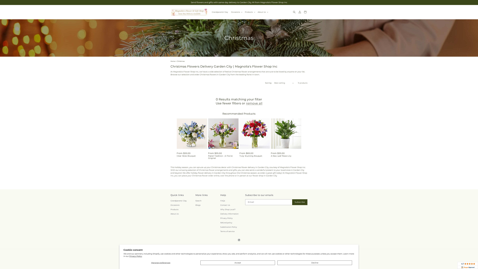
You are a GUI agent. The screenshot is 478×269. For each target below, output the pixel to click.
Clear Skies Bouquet (186, 156)
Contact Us (225, 205)
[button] (236, 12)
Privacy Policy (135, 256)
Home (173, 61)
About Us (175, 214)
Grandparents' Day (179, 201)
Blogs (198, 205)
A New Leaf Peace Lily (281, 156)
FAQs (222, 201)
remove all (254, 103)
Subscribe (300, 202)
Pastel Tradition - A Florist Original (220, 157)
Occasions (175, 205)
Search (198, 201)
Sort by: (268, 83)
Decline (314, 263)
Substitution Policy (228, 227)
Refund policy (226, 223)
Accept (238, 263)
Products (175, 209)
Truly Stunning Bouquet (250, 156)
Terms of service (227, 231)
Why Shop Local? (228, 209)
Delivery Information (229, 214)
